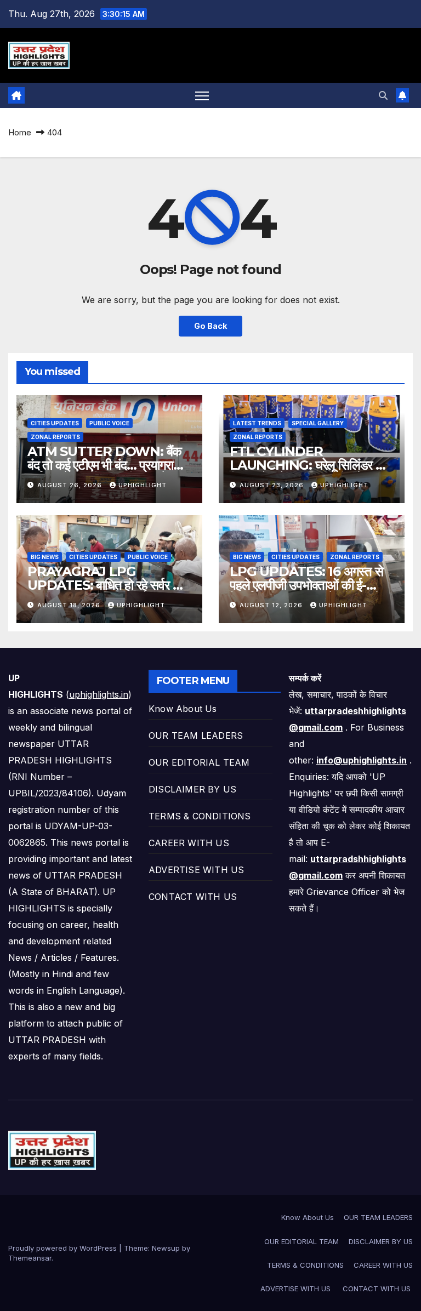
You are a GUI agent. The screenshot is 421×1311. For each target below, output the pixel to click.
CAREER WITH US (189, 842)
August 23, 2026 (273, 485)
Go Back (210, 325)
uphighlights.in (98, 694)
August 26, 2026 (70, 485)
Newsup (166, 1248)
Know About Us (183, 708)
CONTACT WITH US (194, 896)
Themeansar (30, 1257)
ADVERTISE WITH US (198, 869)
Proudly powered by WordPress (63, 1248)
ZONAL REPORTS (55, 437)
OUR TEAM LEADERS (196, 735)
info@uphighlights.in (361, 760)
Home (19, 132)
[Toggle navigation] (202, 95)
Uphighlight (142, 485)
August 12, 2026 (272, 605)
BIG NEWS (45, 557)
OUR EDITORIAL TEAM (199, 762)
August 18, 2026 (70, 605)
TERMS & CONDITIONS (200, 816)
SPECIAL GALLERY (318, 423)
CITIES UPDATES (55, 423)
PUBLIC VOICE (109, 423)
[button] (383, 95)
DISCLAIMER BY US (192, 789)
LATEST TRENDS (257, 423)
